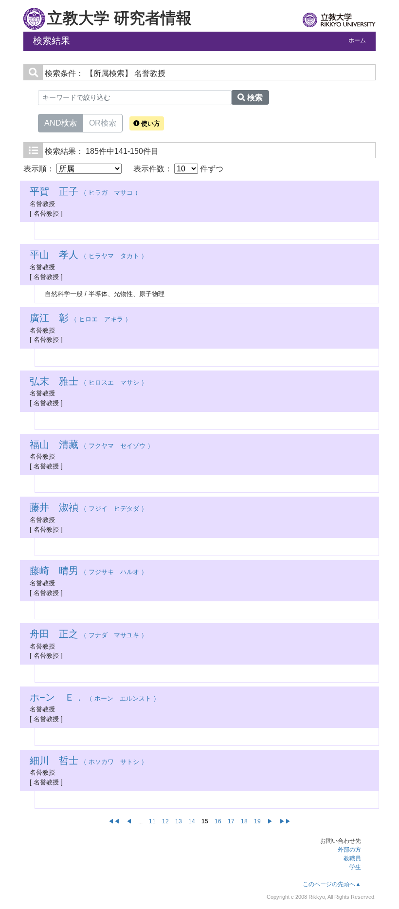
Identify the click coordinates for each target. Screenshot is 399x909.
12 (165, 821)
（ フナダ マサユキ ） (88, 635)
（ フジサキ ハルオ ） (88, 571)
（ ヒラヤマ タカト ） (88, 256)
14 (191, 821)
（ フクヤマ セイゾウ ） (92, 445)
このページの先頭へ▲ (332, 884)
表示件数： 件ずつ (178, 169)
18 (244, 821)
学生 (355, 867)
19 (257, 821)
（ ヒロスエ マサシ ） (88, 382)
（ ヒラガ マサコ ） (85, 192)
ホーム (357, 40)
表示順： (39, 169)
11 (152, 821)
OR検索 (102, 123)
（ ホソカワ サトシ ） (88, 761)
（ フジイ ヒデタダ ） (88, 508)
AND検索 (60, 123)
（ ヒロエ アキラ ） (80, 319)
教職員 (352, 858)
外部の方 (349, 849)
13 (178, 821)
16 (218, 821)
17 (231, 821)
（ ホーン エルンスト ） (95, 698)
